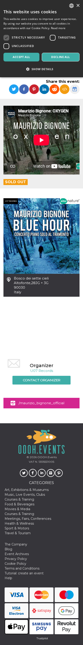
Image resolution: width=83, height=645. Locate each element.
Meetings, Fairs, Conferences (28, 519)
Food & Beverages (19, 504)
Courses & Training (19, 499)
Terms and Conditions (22, 568)
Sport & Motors (17, 528)
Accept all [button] (21, 57)
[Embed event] (64, 89)
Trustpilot (42, 638)
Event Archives (17, 554)
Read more (58, 28)
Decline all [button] (60, 57)
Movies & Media (17, 509)
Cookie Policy (15, 564)
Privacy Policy (16, 559)
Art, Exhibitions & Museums (27, 490)
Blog (8, 549)
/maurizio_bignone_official (41, 403)
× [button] (78, 5)
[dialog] (41, 38)
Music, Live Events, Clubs (25, 495)
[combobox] (71, 5)
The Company (16, 544)
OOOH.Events (47, 457)
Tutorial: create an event (24, 573)
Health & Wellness (19, 523)
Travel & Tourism (18, 533)
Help (8, 578)
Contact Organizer (41, 380)
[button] (41, 69)
